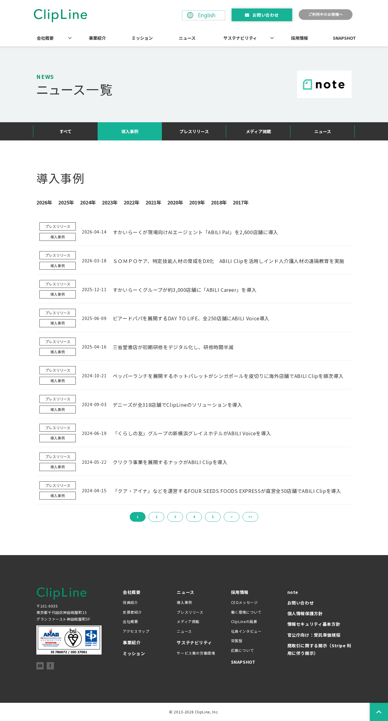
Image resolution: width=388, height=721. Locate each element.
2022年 (131, 202)
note (293, 592)
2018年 (219, 202)
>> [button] (250, 516)
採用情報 (299, 38)
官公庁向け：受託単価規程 (314, 635)
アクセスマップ (136, 631)
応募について (242, 650)
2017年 (241, 202)
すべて (65, 131)
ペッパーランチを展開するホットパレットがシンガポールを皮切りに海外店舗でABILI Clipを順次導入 (228, 375)
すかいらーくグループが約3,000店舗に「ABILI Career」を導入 (185, 289)
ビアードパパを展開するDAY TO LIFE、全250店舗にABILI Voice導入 (191, 318)
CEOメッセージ (244, 602)
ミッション (142, 38)
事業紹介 (97, 38)
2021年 (153, 202)
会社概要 (45, 38)
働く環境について (246, 612)
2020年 (175, 202)
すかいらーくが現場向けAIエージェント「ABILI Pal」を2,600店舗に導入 (195, 232)
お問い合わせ (266, 15)
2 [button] (156, 516)
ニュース (187, 38)
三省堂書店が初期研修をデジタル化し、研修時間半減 (173, 347)
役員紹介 (130, 602)
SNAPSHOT (344, 38)
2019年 (197, 202)
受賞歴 (236, 640)
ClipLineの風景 (244, 621)
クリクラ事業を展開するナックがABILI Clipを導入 (170, 462)
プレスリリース (194, 131)
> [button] (232, 516)
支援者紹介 (132, 612)
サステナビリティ (240, 38)
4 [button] (194, 516)
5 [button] (213, 516)
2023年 (110, 202)
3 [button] (175, 516)
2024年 (88, 202)
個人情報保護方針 (305, 613)
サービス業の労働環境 (196, 652)
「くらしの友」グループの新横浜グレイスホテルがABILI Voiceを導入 (192, 433)
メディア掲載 (258, 131)
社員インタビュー (246, 631)
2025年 (66, 202)
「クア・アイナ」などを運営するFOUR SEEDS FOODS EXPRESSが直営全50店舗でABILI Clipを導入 (227, 490)
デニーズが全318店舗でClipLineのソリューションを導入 (177, 404)
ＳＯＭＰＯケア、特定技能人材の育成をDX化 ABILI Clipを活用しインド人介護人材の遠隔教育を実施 (228, 260)
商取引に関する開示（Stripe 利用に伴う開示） (319, 649)
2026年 (44, 202)
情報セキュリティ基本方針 (313, 624)
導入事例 (129, 131)
